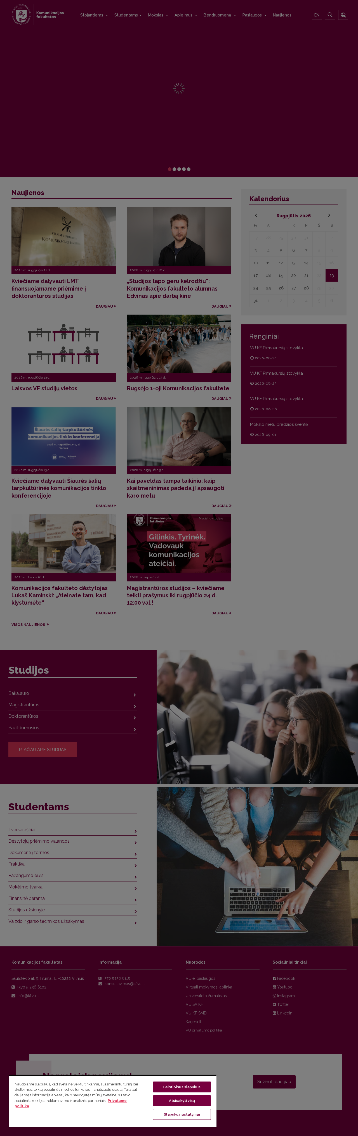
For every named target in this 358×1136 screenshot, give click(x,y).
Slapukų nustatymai (182, 1114)
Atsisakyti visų (182, 1101)
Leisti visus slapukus (182, 1087)
